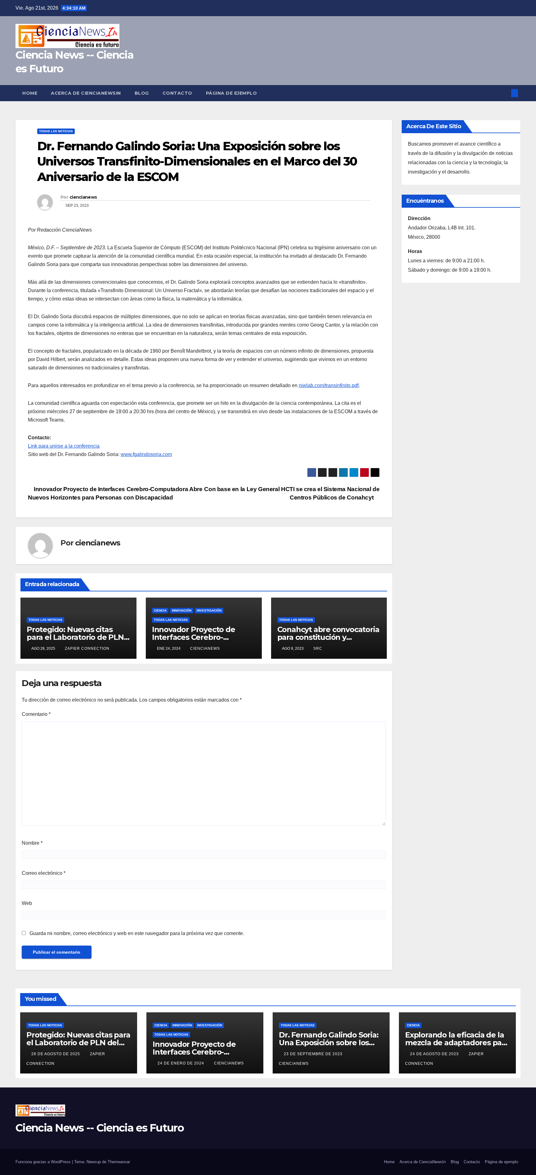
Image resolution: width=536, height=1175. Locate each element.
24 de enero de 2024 (181, 1063)
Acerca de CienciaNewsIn (86, 93)
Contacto (177, 93)
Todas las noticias (56, 131)
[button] (504, 93)
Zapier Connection (87, 648)
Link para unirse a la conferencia (64, 446)
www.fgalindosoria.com (146, 454)
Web (27, 903)
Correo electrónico (43, 873)
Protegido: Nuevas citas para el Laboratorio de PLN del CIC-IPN (75, 637)
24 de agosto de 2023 (435, 1054)
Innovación (181, 610)
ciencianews (83, 197)
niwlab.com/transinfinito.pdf (329, 385)
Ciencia (160, 610)
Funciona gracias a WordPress (44, 1161)
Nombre (32, 843)
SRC (317, 648)
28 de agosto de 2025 (56, 1054)
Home (29, 93)
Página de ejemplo (231, 93)
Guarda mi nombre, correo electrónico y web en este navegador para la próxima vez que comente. (136, 933)
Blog (142, 93)
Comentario (36, 714)
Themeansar (119, 1161)
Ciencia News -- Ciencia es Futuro (100, 1127)
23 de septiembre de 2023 (314, 1054)
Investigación (209, 610)
